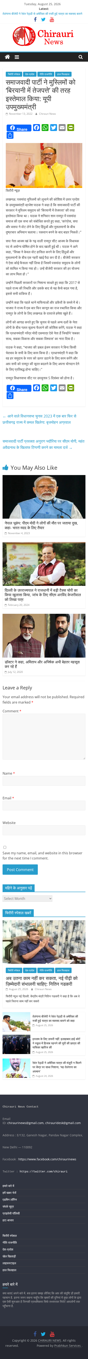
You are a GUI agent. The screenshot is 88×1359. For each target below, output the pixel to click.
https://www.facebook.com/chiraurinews (47, 1159)
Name (9, 773)
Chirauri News (47, 114)
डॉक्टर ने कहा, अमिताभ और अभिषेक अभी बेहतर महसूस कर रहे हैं (42, 664)
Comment (12, 711)
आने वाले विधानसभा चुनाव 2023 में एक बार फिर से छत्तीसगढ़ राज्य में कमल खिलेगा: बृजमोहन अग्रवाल (39, 419)
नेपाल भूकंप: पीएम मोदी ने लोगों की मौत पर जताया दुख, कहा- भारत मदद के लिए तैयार (41, 525)
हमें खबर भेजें (9, 1193)
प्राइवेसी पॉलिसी (11, 1213)
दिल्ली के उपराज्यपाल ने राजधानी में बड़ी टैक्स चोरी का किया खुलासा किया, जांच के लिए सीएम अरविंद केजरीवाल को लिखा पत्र (43, 595)
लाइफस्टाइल (9, 1263)
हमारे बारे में (8, 1186)
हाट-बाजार (8, 1220)
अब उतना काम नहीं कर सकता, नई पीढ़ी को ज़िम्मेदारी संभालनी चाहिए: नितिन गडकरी (42, 981)
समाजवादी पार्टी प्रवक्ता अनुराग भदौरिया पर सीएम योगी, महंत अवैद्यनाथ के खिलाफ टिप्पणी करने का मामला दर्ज (43, 444)
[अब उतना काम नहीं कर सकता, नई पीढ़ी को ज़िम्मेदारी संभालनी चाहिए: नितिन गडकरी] (44, 922)
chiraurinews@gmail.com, (25, 1123)
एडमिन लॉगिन (10, 1200)
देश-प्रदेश (29, 74)
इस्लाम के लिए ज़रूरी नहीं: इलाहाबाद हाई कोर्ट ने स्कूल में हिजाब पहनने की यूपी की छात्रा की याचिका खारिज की (56, 1043)
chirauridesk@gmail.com (63, 1123)
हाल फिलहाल (63, 74)
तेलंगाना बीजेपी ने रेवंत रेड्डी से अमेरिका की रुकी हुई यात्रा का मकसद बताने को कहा (55, 1018)
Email (8, 798)
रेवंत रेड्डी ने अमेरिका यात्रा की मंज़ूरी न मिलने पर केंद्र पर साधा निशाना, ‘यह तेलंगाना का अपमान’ (56, 1067)
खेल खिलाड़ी (9, 1256)
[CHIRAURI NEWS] (7, 57)
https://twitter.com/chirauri (43, 1171)
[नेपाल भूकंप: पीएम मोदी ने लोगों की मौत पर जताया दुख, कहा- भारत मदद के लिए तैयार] (44, 477)
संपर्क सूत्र (8, 1206)
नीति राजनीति (46, 74)
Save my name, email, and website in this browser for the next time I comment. (42, 856)
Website (9, 822)
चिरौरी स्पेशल (14, 74)
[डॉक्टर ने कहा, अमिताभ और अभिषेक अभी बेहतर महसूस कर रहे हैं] (44, 616)
